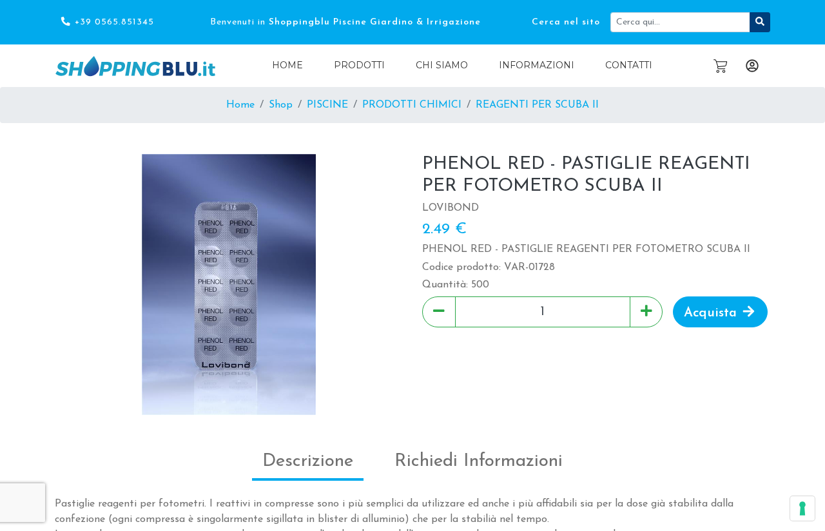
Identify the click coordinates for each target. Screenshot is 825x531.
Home (287, 65)
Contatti (628, 65)
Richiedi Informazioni (478, 461)
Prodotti (359, 65)
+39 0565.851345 (113, 22)
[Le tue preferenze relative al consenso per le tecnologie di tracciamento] (802, 508)
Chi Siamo (442, 65)
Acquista (712, 312)
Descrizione (307, 461)
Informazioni (536, 65)
